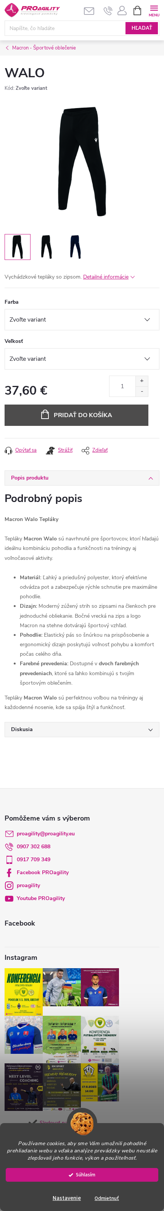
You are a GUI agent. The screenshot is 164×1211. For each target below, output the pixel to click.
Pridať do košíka (83, 415)
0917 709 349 (33, 859)
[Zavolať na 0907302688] (108, 11)
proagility (28, 885)
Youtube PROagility (41, 898)
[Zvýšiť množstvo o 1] (141, 381)
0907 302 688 (33, 846)
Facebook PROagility (43, 872)
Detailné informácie (106, 276)
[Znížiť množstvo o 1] (141, 391)
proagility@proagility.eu (46, 833)
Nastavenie (67, 1198)
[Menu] (154, 10)
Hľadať (142, 28)
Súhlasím (85, 1174)
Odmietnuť (107, 1198)
